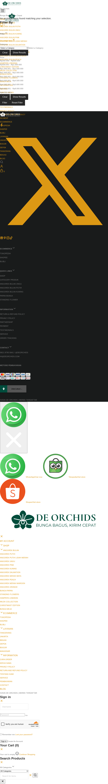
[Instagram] (7, 239)
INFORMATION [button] (10, 609)
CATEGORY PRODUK (9, 280)
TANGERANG (5, 586)
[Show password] (26, 668)
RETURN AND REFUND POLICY (13, 624)
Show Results (19, 52)
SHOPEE (4, 257)
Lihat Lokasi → (16, 389)
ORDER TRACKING (8, 338)
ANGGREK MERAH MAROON (12, 537)
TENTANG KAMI (7, 627)
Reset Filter (17, 103)
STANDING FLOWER (9, 300)
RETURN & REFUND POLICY (12, 314)
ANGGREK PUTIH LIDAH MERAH (14, 511)
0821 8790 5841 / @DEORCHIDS (14, 352)
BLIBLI (3, 261)
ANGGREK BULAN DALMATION (12, 45)
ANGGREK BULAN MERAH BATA (13, 56)
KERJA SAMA (5, 616)
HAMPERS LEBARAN (9, 551)
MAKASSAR (5, 604)
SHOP (2, 276)
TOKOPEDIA (5, 126)
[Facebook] (1, 126)
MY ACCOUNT (7, 494)
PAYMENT (4, 118)
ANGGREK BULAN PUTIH (10, 27)
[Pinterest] (4, 239)
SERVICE (4, 334)
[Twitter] (54, 234)
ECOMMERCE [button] (6, 122)
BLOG (3, 642)
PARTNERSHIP (6, 322)
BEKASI (3, 593)
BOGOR (3, 601)
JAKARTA (4, 590)
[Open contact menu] (1, 404)
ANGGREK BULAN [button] (11, 503)
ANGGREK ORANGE (9, 540)
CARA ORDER (6, 613)
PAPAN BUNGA (6, 296)
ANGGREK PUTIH (7, 507)
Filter (4, 103)
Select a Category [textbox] (35, 48)
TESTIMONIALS (6, 107)
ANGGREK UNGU (7, 514)
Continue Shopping (27, 708)
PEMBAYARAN (6, 635)
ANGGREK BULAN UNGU (10, 30)
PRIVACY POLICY (7, 111)
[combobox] (35, 48)
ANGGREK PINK (7, 518)
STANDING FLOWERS (9, 548)
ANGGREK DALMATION (10, 526)
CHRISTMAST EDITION (9, 67)
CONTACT (4, 638)
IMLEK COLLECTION (8, 71)
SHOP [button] (6, 499)
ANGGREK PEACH (8, 533)
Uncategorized (6, 41)
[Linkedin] (1, 239)
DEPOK (3, 597)
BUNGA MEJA (6, 562)
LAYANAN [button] (8, 582)
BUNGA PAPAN (6, 74)
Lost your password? (24, 688)
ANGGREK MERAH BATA (10, 529)
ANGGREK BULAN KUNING (11, 34)
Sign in (3, 695)
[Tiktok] (11, 239)
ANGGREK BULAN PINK (9, 38)
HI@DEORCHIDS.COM (9, 356)
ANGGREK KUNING (8, 522)
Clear (5, 52)
